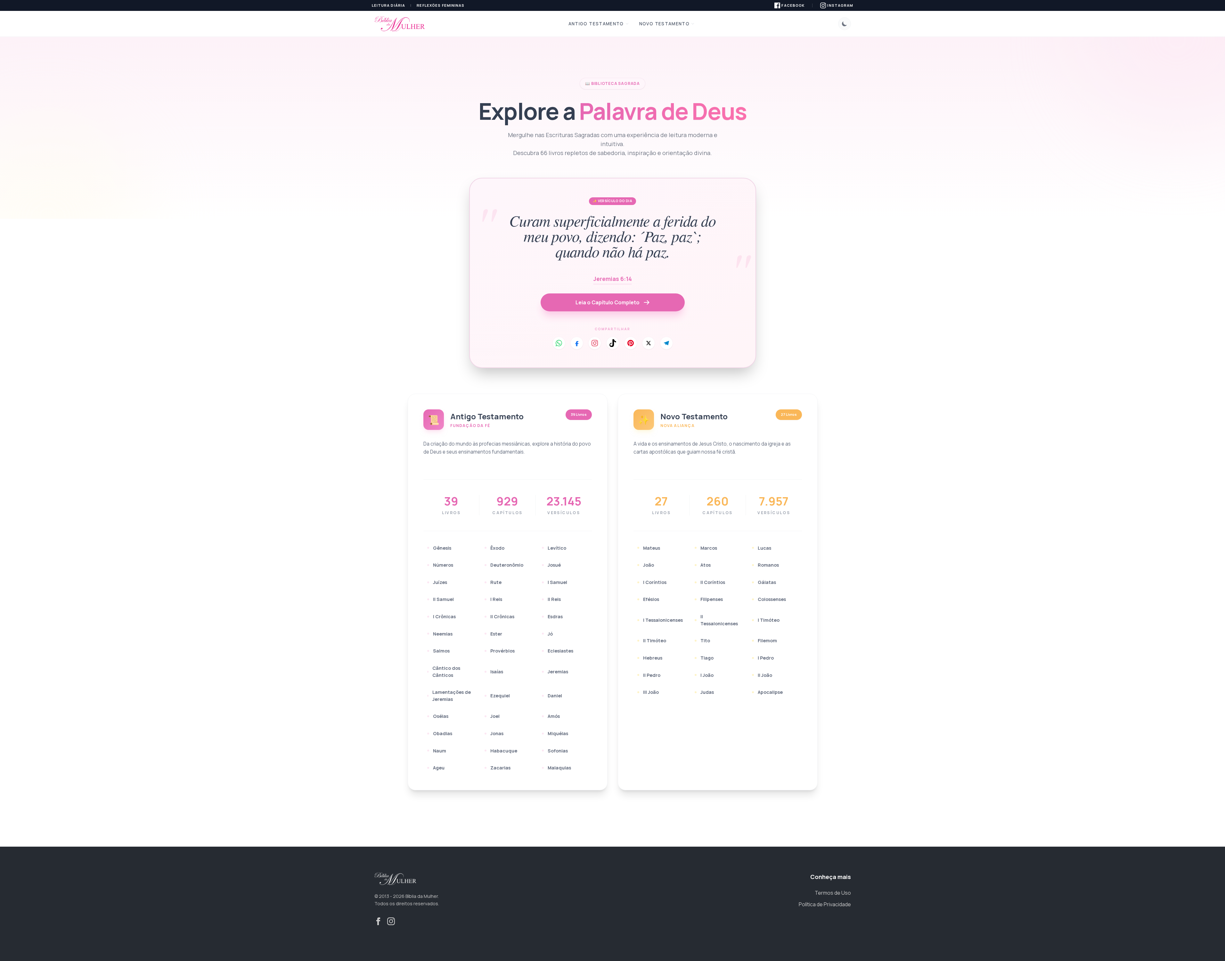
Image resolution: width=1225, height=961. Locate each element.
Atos (705, 565)
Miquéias (558, 733)
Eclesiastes (560, 651)
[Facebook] (576, 343)
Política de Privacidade (825, 904)
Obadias (442, 733)
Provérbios (502, 651)
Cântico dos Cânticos (446, 671)
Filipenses (711, 599)
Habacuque (503, 751)
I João (707, 675)
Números (443, 565)
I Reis (496, 599)
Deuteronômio (506, 565)
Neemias (443, 634)
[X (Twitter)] (648, 343)
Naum (439, 751)
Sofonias (558, 751)
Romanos (768, 565)
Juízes (440, 582)
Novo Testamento (664, 24)
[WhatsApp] (558, 343)
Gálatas (767, 582)
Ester (496, 634)
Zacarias (500, 768)
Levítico (557, 548)
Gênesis (442, 548)
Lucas (764, 548)
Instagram (840, 5)
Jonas (496, 733)
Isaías (496, 672)
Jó (550, 634)
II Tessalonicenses (719, 620)
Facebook (792, 5)
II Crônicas (502, 616)
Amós (554, 716)
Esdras (555, 616)
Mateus (651, 548)
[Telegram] (666, 343)
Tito (705, 640)
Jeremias (558, 672)
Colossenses (772, 599)
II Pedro (651, 675)
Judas (707, 692)
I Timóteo (769, 620)
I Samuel (557, 582)
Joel (495, 716)
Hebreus (652, 658)
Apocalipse (770, 692)
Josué (554, 565)
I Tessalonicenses (663, 620)
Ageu (439, 768)
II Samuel (443, 599)
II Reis (554, 599)
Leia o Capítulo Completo (608, 302)
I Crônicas (444, 616)
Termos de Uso (833, 892)
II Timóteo (654, 640)
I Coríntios (654, 582)
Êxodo (497, 548)
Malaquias (559, 768)
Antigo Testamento (596, 24)
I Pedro (766, 658)
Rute (496, 582)
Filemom (767, 640)
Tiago (707, 658)
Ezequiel (500, 696)
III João (651, 692)
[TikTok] (612, 343)
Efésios (651, 599)
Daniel (555, 696)
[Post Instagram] (594, 343)
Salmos (441, 651)
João (648, 565)
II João (765, 675)
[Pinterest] (630, 343)
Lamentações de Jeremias (451, 695)
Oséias (440, 716)
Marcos (708, 548)
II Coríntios (712, 582)
